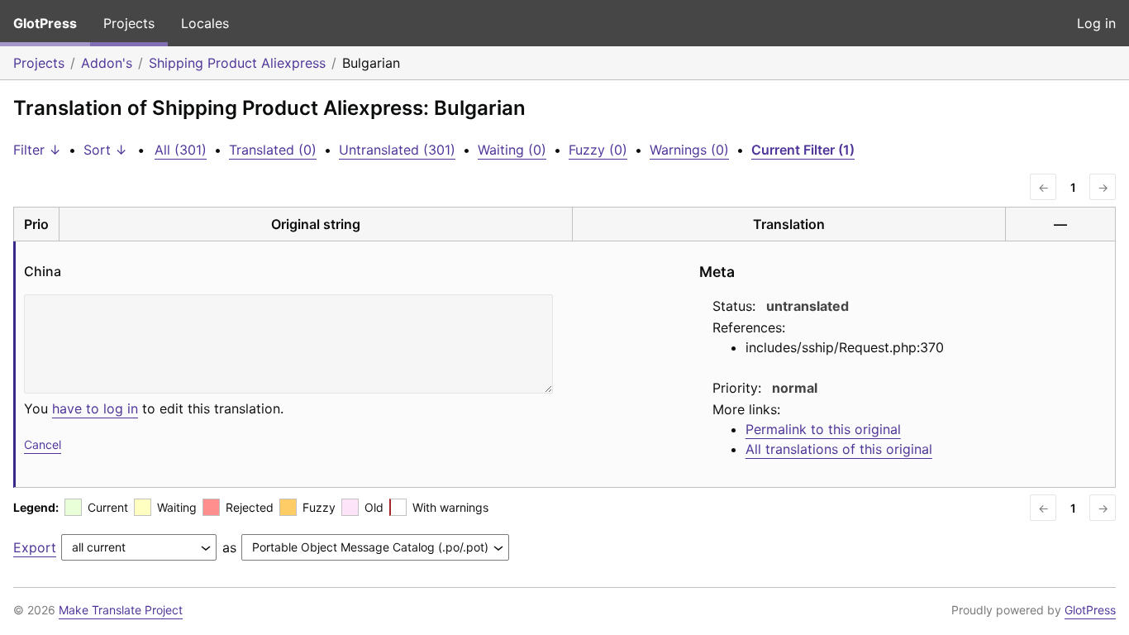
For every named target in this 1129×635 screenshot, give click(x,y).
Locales (205, 23)
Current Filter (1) (803, 149)
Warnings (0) (689, 149)
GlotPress (45, 23)
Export (34, 547)
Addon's (106, 63)
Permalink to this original (823, 429)
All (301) (181, 149)
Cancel (42, 444)
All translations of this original (839, 449)
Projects (129, 23)
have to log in (95, 408)
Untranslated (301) (397, 149)
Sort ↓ (105, 149)
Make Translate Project (121, 610)
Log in (1096, 23)
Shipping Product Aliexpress (237, 63)
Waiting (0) (512, 149)
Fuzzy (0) (598, 149)
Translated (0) (273, 149)
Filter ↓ (37, 149)
